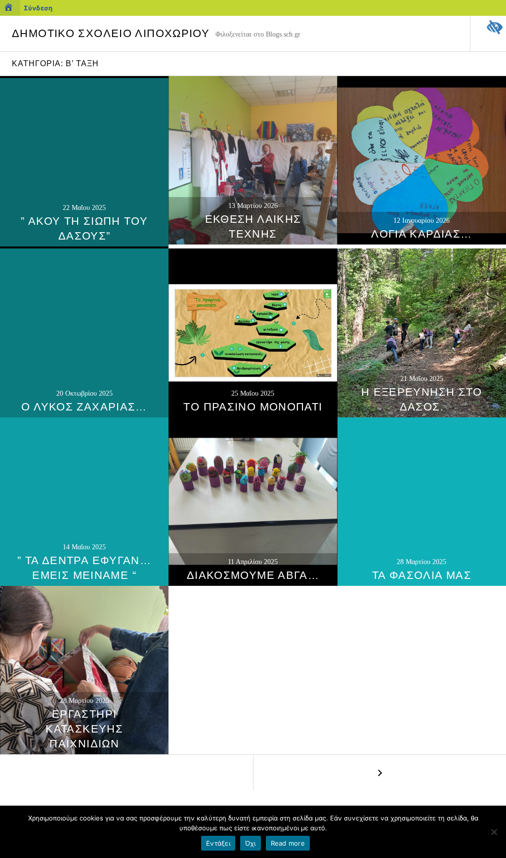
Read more (288, 843)
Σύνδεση (38, 8)
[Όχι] (494, 832)
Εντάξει (218, 843)
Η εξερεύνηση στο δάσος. (421, 399)
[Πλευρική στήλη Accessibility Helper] (494, 28)
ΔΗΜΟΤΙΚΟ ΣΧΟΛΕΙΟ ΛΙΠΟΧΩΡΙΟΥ (111, 33)
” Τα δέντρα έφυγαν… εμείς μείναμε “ (84, 567)
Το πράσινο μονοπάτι (252, 407)
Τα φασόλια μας (421, 575)
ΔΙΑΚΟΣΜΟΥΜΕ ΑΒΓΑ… (253, 575)
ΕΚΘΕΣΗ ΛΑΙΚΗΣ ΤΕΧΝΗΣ (253, 226)
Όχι (250, 843)
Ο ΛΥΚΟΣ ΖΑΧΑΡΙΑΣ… (84, 407)
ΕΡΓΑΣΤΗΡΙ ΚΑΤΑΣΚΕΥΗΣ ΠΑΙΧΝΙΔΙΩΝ (84, 729)
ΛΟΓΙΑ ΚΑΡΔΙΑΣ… (421, 234)
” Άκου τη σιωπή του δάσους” (84, 228)
